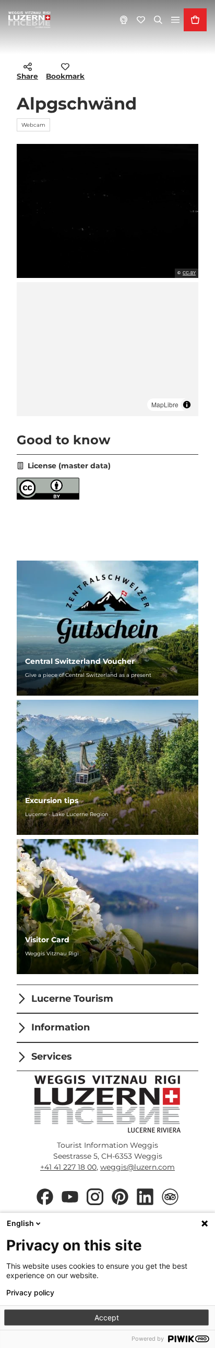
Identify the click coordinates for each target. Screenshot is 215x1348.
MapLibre (164, 404)
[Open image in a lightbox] (107, 1104)
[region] (107, 349)
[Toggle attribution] (187, 404)
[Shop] (195, 19)
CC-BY (189, 273)
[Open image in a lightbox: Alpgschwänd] (107, 211)
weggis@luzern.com (137, 1167)
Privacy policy (30, 1293)
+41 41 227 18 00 (68, 1167)
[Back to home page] (29, 19)
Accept (106, 1317)
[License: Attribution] (48, 497)
